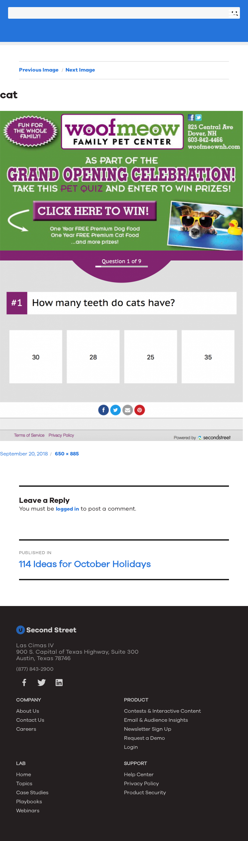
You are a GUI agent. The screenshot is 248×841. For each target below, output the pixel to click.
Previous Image (38, 69)
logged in (67, 509)
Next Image (80, 69)
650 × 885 (67, 453)
